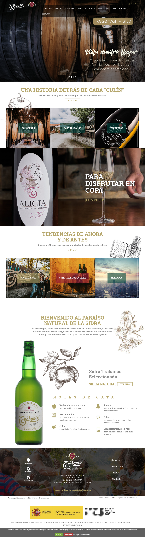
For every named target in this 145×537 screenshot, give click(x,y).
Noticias (122, 8)
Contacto (46, 14)
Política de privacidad (41, 498)
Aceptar (58, 534)
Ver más (72, 100)
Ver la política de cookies (81, 534)
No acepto (68, 534)
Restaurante (71, 8)
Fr (135, 4)
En (131, 4)
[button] (11, 41)
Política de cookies (24, 498)
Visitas (100, 8)
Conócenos (47, 8)
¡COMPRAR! (94, 200)
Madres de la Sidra (86, 8)
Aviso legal (12, 498)
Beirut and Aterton (109, 498)
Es (127, 4)
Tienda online (111, 8)
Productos (58, 8)
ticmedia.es (133, 498)
